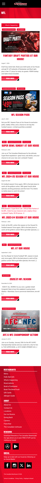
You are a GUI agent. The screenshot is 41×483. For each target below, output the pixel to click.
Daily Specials (9, 377)
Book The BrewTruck (11, 389)
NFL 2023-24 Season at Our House (20, 217)
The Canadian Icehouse (13, 427)
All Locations (21, 29)
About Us (7, 405)
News (4, 142)
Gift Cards (7, 393)
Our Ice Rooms (9, 414)
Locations (7, 411)
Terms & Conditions (9, 478)
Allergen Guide (9, 396)
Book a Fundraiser (10, 386)
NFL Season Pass (20, 115)
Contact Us (8, 408)
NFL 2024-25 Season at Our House (20, 176)
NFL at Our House (20, 248)
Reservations (9, 383)
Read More (10, 78)
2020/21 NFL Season (20, 279)
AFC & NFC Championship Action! (20, 335)
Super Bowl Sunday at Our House (20, 145)
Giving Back (8, 417)
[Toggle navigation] (3, 4)
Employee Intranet (28, 478)
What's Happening (11, 25)
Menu (6, 374)
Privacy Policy (19, 478)
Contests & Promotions (9, 29)
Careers (7, 421)
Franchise (7, 424)
